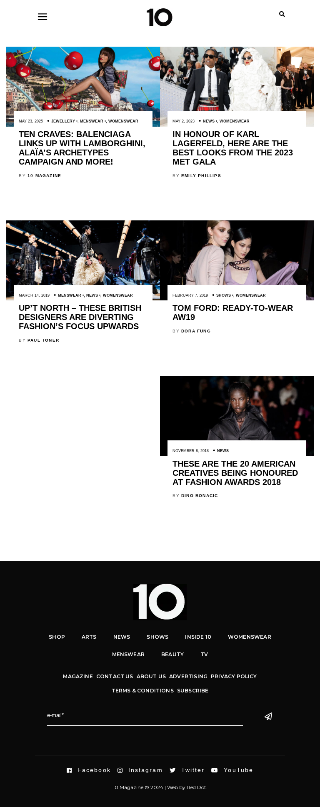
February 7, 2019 (190, 295)
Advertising (188, 676)
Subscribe (193, 690)
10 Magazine (44, 175)
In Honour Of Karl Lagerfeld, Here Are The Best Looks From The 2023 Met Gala (232, 148)
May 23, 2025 (31, 121)
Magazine (77, 676)
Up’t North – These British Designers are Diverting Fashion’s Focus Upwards (80, 317)
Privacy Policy (234, 676)
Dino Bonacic (199, 495)
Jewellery (63, 121)
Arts (89, 637)
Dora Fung (196, 331)
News (209, 121)
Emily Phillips (201, 175)
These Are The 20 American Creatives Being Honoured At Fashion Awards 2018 (235, 473)
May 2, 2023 (183, 121)
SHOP (57, 637)
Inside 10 (198, 637)
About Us (151, 676)
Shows (223, 295)
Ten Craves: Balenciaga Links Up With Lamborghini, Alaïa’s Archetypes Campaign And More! (82, 148)
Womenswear (123, 121)
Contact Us (114, 676)
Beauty (172, 654)
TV (204, 654)
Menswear (91, 121)
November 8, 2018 (190, 451)
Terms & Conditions (143, 690)
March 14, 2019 (34, 295)
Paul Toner (43, 340)
